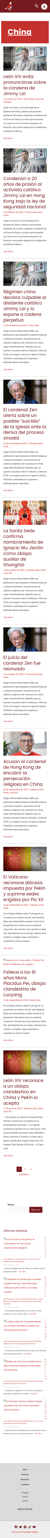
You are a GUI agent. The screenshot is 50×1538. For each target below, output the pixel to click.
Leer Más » (22, 1272)
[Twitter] (20, 1526)
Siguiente (25, 1174)
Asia (26, 99)
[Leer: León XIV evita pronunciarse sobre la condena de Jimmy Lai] (25, 58)
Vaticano (7, 102)
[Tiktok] (29, 1526)
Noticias (25, 1474)
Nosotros (25, 1479)
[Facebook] (16, 1526)
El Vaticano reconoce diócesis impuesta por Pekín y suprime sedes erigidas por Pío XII (24, 888)
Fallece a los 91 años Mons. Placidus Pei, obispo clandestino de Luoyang (24, 983)
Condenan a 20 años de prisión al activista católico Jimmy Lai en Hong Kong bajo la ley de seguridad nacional (24, 192)
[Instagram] (25, 1526)
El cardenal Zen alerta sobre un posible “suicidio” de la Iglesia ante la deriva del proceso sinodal (24, 424)
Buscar (35, 1210)
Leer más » (8, 138)
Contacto (25, 1484)
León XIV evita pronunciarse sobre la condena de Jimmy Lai (24, 85)
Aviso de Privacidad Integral (25, 1532)
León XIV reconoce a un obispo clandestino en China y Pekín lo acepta (23, 1091)
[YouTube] (34, 1526)
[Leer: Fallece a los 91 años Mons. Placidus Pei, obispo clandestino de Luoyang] (25, 962)
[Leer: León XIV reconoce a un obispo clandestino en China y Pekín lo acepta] (25, 1062)
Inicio (25, 1469)
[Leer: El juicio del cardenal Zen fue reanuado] (25, 639)
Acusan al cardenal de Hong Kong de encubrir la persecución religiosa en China (24, 772)
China (31, 99)
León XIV (39, 99)
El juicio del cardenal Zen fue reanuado (22, 663)
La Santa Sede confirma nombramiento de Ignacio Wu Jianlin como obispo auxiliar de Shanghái (23, 548)
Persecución (31, 212)
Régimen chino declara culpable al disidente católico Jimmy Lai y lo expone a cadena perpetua (24, 306)
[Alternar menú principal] (44, 7)
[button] (37, 6)
